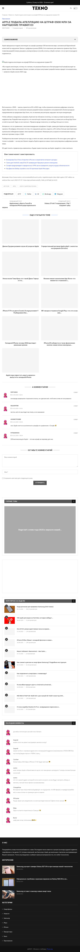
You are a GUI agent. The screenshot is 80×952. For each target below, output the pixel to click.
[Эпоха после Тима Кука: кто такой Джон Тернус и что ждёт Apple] (20, 264)
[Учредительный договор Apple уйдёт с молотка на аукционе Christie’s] (59, 231)
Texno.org (50, 949)
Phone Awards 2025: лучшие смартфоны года (40, 530)
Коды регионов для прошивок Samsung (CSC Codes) (35, 606)
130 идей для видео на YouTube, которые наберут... (35, 618)
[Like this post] (20, 194)
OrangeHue (17, 787)
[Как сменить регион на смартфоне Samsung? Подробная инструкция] (9, 664)
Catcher (16, 759)
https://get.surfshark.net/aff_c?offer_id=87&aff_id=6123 (40, 180)
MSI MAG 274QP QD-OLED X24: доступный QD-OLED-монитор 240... (40, 696)
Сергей (15, 740)
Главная (4, 15)
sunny (15, 768)
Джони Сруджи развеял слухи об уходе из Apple (20, 246)
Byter (15, 818)
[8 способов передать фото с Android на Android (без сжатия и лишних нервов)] (9, 687)
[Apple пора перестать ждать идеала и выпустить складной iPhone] (20, 360)
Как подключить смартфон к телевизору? (32, 673)
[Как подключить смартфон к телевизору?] (9, 676)
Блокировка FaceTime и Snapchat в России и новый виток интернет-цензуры (31, 160)
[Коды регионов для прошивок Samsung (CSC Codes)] (9, 609)
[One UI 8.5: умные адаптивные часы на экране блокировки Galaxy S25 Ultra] (9, 631)
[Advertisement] (40, 89)
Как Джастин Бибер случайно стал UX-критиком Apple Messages (27, 168)
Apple (14, 186)
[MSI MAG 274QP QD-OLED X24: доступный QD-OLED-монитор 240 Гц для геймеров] (9, 698)
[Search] (71, 8)
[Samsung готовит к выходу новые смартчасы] (8, 894)
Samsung (7, 918)
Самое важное (40, 39)
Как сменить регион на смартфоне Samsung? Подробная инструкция (41, 662)
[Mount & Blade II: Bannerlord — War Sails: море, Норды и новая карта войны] (9, 653)
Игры (5, 923)
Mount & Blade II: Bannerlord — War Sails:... (31, 651)
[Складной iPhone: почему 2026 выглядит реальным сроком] (20, 328)
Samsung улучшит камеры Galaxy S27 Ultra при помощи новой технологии (45, 866)
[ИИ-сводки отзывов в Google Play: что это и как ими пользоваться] (59, 296)
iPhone (6, 927)
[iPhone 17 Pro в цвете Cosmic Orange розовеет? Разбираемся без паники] (20, 296)
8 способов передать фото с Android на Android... (34, 684)
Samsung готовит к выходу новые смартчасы (34, 891)
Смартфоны (8, 909)
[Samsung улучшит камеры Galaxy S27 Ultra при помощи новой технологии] (8, 870)
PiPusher (16, 798)
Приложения (8, 941)
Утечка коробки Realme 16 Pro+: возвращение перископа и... (38, 707)
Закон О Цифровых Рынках (28, 186)
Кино (5, 936)
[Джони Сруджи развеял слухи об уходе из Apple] (20, 231)
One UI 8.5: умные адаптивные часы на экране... (33, 629)
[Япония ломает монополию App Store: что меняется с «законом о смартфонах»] (59, 264)
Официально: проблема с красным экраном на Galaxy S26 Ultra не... (42, 879)
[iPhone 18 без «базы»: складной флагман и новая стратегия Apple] (9, 642)
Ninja (14, 808)
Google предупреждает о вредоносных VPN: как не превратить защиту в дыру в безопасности (37, 165)
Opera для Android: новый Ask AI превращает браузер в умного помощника (31, 162)
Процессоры (8, 932)
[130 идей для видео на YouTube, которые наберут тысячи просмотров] (9, 620)
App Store (6, 186)
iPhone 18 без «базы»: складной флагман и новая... (35, 640)
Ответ (76, 392)
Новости (11, 15)
